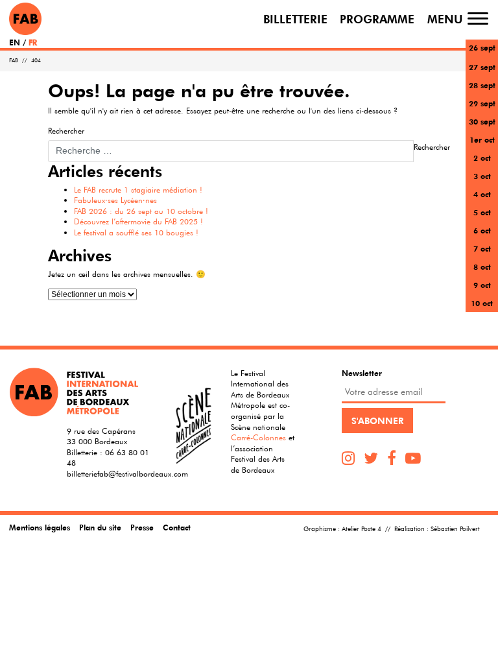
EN (14, 42)
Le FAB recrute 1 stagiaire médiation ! (138, 189)
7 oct (482, 248)
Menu (445, 18)
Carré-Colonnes (258, 437)
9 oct (482, 284)
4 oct (482, 194)
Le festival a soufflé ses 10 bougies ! (136, 232)
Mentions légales (39, 527)
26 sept (482, 47)
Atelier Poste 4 (361, 529)
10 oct (482, 303)
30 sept (482, 121)
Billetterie (295, 18)
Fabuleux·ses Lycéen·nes (115, 200)
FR (33, 42)
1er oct (482, 139)
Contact (177, 527)
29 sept (482, 103)
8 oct (482, 266)
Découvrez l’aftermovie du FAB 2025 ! (138, 221)
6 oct (482, 230)
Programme (377, 18)
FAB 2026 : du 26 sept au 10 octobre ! (141, 211)
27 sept (482, 67)
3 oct (482, 176)
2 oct (482, 157)
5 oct (482, 212)
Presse (142, 527)
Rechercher (66, 130)
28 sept (482, 85)
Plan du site (100, 527)
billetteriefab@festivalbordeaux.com (127, 473)
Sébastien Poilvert (455, 529)
